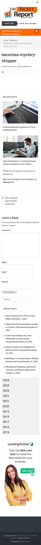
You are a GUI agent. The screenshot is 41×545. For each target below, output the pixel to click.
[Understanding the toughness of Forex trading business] (20, 112)
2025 (6, 380)
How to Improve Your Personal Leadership (11, 201)
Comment (6, 230)
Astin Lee (27, 67)
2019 (6, 411)
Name (5, 262)
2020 (6, 406)
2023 (6, 390)
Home (6, 40)
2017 (6, 421)
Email (4, 272)
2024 (6, 385)
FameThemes (25, 541)
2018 (6, 416)
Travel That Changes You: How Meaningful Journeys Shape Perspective (18, 339)
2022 (6, 395)
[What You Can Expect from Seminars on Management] (20, 172)
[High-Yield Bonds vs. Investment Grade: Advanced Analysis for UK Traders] (20, 146)
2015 (6, 432)
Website (5, 282)
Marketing (13, 40)
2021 (6, 401)
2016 (6, 427)
